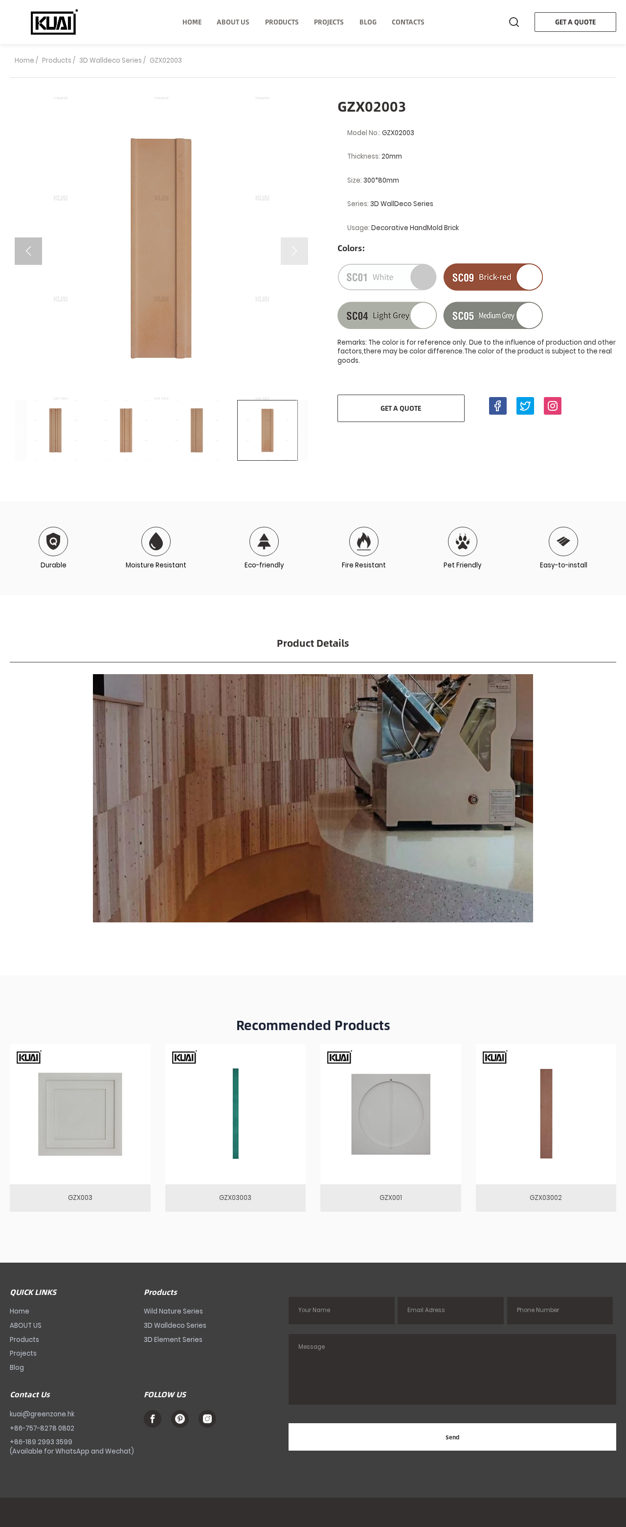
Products (56, 60)
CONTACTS (408, 22)
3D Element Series (173, 1339)
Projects (23, 1353)
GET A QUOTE (575, 22)
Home (24, 60)
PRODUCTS (282, 22)
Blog (17, 1367)
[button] (294, 251)
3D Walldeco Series (110, 60)
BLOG (368, 22)
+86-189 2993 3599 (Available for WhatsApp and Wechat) (72, 1446)
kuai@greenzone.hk (42, 1414)
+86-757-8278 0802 (42, 1428)
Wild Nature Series (173, 1311)
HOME (191, 22)
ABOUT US (233, 22)
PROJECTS (329, 22)
